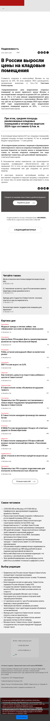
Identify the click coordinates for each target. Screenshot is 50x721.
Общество (4, 373)
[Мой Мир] (47, 52)
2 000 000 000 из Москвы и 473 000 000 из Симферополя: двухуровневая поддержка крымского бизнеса (21, 511)
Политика (4, 426)
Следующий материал (25, 230)
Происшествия (6, 385)
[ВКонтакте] (39, 52)
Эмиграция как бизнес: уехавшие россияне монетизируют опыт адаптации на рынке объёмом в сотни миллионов (25, 608)
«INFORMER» (41, 218)
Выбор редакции (10, 566)
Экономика (5, 324)
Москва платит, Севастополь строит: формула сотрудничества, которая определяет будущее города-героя (23, 624)
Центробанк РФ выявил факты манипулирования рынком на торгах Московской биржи (24, 340)
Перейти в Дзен (23, 203)
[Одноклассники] (42, 52)
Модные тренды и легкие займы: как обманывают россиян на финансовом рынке (22, 327)
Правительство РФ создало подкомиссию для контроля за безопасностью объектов (23, 469)
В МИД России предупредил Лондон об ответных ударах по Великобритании (24, 429)
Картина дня (8, 320)
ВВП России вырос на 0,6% (13, 364)
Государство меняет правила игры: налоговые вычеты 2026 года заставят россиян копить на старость (22, 589)
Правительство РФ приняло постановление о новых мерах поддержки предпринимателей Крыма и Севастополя (22, 402)
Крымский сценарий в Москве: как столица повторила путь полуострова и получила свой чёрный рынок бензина (22, 596)
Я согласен (22, 717)
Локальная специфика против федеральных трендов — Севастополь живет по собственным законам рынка (23, 541)
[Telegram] (44, 52)
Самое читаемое (10, 502)
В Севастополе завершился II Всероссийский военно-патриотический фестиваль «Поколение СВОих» (23, 443)
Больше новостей (24, 481)
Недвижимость (10, 48)
